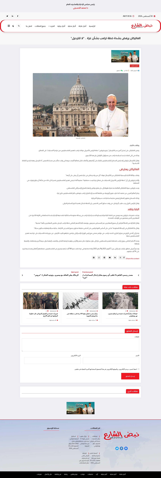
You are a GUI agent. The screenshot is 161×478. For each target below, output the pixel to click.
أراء (97, 474)
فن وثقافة (58, 474)
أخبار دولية (61, 26)
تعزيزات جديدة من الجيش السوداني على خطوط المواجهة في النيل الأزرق (43, 315)
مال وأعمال (48, 474)
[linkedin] (115, 257)
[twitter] (120, 257)
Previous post (87, 272)
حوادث (82, 474)
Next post (75, 272)
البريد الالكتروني (75, 355)
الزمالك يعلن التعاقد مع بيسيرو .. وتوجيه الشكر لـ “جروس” (56, 275)
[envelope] (110, 257)
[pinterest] (104, 257)
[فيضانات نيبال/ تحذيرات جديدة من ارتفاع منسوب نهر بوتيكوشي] (120, 300)
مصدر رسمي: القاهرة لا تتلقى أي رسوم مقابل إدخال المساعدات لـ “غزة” (107, 276)
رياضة (66, 474)
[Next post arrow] (22, 275)
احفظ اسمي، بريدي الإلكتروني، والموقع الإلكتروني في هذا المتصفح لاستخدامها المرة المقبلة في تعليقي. (105, 369)
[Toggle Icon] (9, 26)
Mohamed (133, 311)
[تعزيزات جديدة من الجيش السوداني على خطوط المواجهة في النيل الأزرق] (41, 300)
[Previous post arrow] (138, 275)
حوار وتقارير (74, 474)
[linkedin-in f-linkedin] (12, 16)
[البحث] (19, 26)
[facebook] (124, 257)
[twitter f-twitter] (7, 16)
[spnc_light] (13, 26)
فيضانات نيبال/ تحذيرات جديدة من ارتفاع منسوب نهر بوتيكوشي (122, 315)
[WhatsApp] (99, 257)
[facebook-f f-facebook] (18, 16)
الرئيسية (92, 26)
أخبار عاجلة (82, 26)
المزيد (52, 26)
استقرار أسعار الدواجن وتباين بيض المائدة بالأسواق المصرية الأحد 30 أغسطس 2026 (73, 442)
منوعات (39, 474)
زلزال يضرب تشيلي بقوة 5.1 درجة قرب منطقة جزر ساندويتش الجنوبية (82, 315)
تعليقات (137, 337)
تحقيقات (90, 474)
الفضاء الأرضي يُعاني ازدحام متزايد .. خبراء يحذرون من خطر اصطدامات (84, 458)
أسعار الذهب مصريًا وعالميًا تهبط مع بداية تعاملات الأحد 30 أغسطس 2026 (94, 458)
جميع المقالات (40, 26)
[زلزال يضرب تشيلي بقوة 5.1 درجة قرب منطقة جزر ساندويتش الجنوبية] (80, 300)
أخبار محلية (72, 26)
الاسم (137, 355)
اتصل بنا (29, 26)
